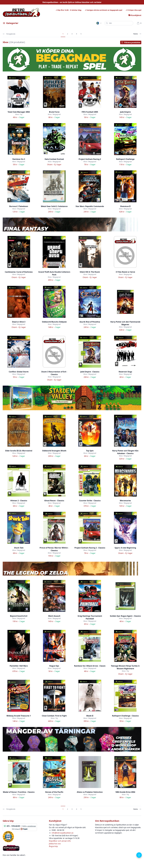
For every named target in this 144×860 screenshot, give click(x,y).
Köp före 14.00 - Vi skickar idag (69, 10)
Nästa (135, 34)
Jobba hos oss (55, 843)
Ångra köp (53, 846)
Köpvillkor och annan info (60, 841)
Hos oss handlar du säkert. (14, 855)
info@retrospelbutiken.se (62, 833)
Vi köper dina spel (134, 10)
